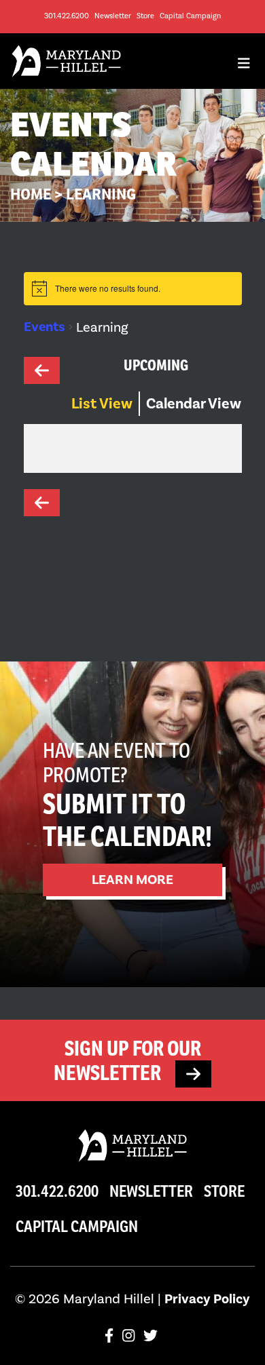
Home (30, 194)
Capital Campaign (190, 16)
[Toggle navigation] (244, 66)
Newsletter (112, 16)
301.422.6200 (66, 16)
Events (44, 326)
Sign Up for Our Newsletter (127, 1060)
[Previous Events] (47, 365)
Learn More (132, 879)
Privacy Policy (207, 1298)
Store (145, 16)
